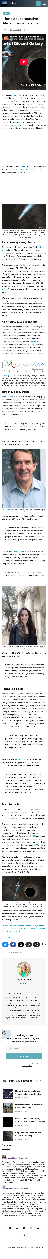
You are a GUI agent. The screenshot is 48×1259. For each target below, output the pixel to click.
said (15, 95)
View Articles (24, 983)
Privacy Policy (27, 1066)
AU (25, 104)
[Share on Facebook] (13, 944)
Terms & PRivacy (31, 1251)
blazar (4, 289)
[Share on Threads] (21, 944)
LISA (36, 845)
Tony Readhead (8, 396)
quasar (6, 268)
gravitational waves (17, 125)
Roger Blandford (22, 759)
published (21, 166)
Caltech (19, 238)
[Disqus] (24, 1185)
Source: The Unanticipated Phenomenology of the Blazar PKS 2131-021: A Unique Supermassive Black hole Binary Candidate (24, 928)
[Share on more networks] (36, 944)
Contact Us (21, 1251)
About (14, 1251)
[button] (44, 3)
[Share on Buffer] (28, 944)
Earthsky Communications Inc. (19, 1247)
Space (6, 13)
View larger (6, 375)
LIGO (33, 836)
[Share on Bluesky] (5, 944)
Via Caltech (6, 937)
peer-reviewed (22, 169)
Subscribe (38, 3)
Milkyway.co (40, 1247)
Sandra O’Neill (18, 551)
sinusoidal (33, 341)
